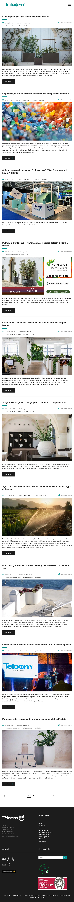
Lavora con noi (43, 830)
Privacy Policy (33, 897)
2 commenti (68, 179)
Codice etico (42, 841)
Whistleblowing (43, 834)
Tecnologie (41, 825)
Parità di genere (43, 837)
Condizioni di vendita (45, 832)
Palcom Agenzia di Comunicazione (59, 895)
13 (48, 796)
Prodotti (41, 823)
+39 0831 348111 (9, 834)
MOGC (40, 839)
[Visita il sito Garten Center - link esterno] (43, 869)
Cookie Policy (41, 897)
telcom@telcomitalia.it (12, 836)
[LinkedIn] (4, 858)
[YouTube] (12, 858)
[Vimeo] (8, 863)
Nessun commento (66, 23)
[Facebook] (8, 858)
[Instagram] (4, 863)
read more (8, 81)
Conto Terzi (42, 828)
